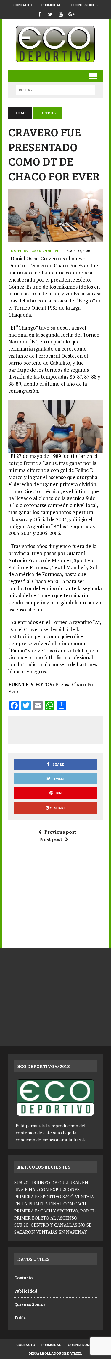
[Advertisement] (62, 728)
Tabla (20, 1317)
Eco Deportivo (45, 251)
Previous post (60, 832)
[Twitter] (50, 13)
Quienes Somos (84, 4)
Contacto (22, 4)
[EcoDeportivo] (55, 44)
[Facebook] (39, 13)
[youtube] (61, 13)
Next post (51, 839)
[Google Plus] (71, 13)
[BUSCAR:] (55, 89)
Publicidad (51, 4)
